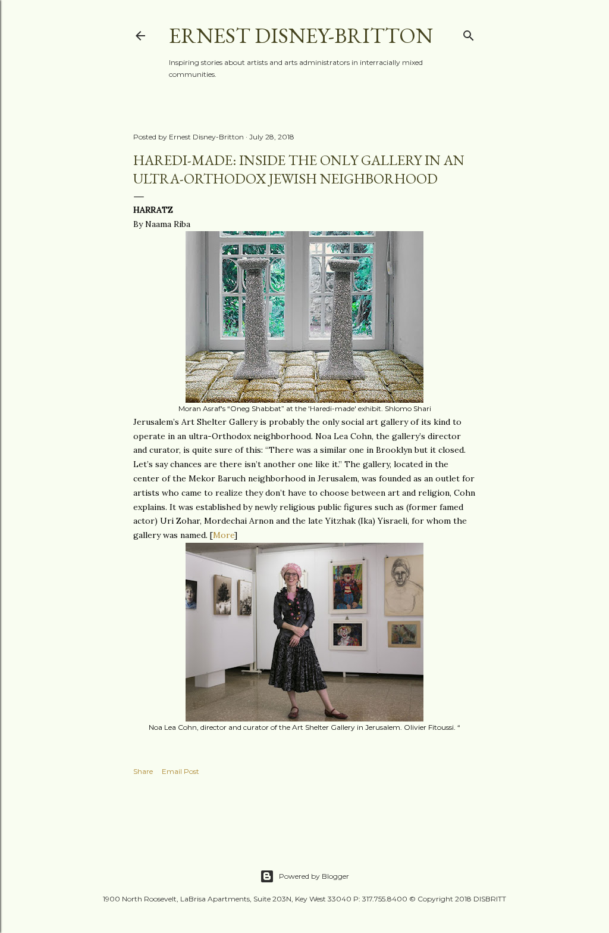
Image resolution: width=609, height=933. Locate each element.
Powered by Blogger (314, 876)
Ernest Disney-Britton (301, 35)
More (223, 535)
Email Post (180, 771)
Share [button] (143, 771)
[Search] (469, 33)
